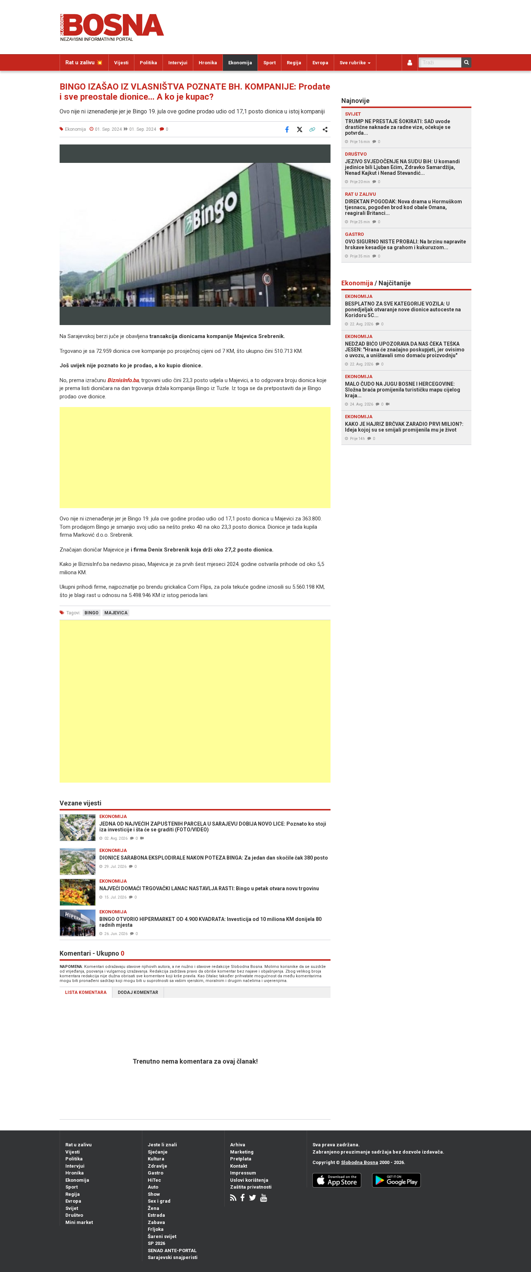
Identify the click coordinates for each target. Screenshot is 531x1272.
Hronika (208, 62)
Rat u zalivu (78, 1144)
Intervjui (177, 62)
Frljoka (156, 1229)
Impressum (243, 1173)
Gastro (155, 1173)
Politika (148, 62)
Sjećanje (158, 1152)
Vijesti (121, 62)
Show (154, 1194)
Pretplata (240, 1158)
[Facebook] (242, 1198)
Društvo (74, 1215)
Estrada (156, 1215)
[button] (324, 151)
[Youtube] (263, 1198)
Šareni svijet (162, 1236)
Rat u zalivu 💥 (84, 62)
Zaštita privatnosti (251, 1187)
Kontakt (238, 1166)
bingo (92, 612)
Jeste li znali (162, 1144)
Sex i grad (159, 1201)
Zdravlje (157, 1166)
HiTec (154, 1180)
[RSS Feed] (233, 1198)
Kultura (156, 1158)
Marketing (242, 1152)
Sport (269, 62)
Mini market (79, 1222)
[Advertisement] (195, 457)
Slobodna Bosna (359, 1162)
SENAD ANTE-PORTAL (172, 1250)
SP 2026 (156, 1243)
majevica (116, 612)
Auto (153, 1187)
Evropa (320, 62)
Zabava (156, 1222)
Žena (153, 1208)
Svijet (71, 1208)
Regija (294, 62)
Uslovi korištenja (249, 1180)
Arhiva (237, 1144)
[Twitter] (252, 1198)
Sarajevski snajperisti (173, 1257)
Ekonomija (240, 62)
